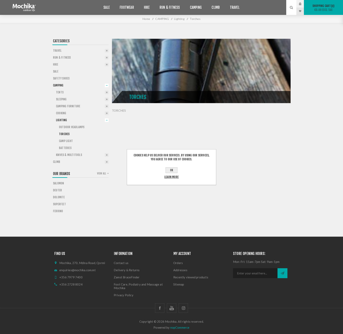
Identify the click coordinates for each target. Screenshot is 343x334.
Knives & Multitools (69, 155)
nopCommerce (180, 327)
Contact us (121, 263)
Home (146, 18)
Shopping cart (322, 8)
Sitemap (178, 284)
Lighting (179, 18)
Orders (178, 263)
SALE (55, 71)
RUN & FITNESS (62, 57)
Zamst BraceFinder (127, 277)
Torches (64, 134)
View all (101, 173)
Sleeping (61, 99)
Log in (303, 4)
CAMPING (162, 18)
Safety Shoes (61, 78)
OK (171, 170)
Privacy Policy (123, 295)
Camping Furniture (68, 106)
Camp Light (66, 141)
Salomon (58, 183)
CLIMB (56, 162)
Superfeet (59, 204)
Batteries (65, 148)
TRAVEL (57, 50)
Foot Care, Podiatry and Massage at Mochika (138, 286)
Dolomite (59, 197)
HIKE (55, 64)
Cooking (61, 113)
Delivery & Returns (127, 270)
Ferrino (58, 211)
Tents (60, 92)
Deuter (57, 190)
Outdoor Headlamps (71, 127)
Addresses (180, 270)
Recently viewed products (190, 277)
